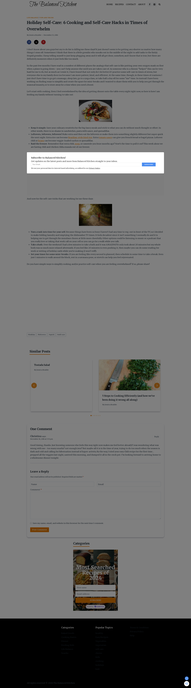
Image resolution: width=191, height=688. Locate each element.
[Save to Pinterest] (43, 42)
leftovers (42, 335)
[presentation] (129, 374)
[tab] (91, 415)
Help (132, 635)
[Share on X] (36, 42)
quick (51, 335)
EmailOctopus (100, 606)
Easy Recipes (102, 637)
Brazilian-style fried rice (80, 137)
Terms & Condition (139, 627)
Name (34, 484)
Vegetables (101, 641)
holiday (31, 335)
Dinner (64, 641)
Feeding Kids (67, 645)
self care (61, 335)
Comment (36, 489)
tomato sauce (105, 137)
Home (109, 4)
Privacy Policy (136, 631)
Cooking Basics (68, 637)
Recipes (119, 4)
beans (41, 140)
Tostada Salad (42, 365)
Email (101, 484)
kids (98, 657)
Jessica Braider (35, 35)
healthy (99, 633)
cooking (100, 661)
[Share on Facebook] (29, 42)
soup (77, 143)
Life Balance (32, 17)
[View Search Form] (159, 4)
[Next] (157, 385)
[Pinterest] (154, 4)
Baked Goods (67, 633)
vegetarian (101, 645)
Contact (131, 4)
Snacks (64, 653)
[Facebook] (150, 4)
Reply (156, 437)
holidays (100, 665)
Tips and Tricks (46, 17)
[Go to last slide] (34, 385)
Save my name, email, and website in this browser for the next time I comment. (68, 523)
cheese (99, 653)
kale (98, 669)
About (141, 4)
